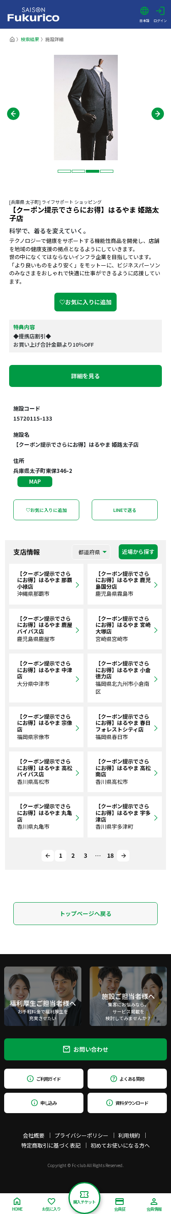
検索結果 (30, 39)
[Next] (123, 856)
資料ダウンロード (131, 1102)
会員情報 (154, 1209)
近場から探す (138, 552)
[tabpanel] (85, 107)
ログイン (160, 20)
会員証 (119, 1209)
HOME (17, 1209)
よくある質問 (132, 1078)
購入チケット (84, 1202)
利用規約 (129, 1135)
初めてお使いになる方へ (120, 1145)
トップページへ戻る (85, 913)
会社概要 (33, 1135)
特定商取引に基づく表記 (51, 1145)
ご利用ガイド (48, 1078)
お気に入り (51, 1209)
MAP (35, 481)
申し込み (48, 1102)
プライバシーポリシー (81, 1135)
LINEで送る (125, 510)
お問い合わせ (90, 1049)
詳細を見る (85, 376)
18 (110, 855)
